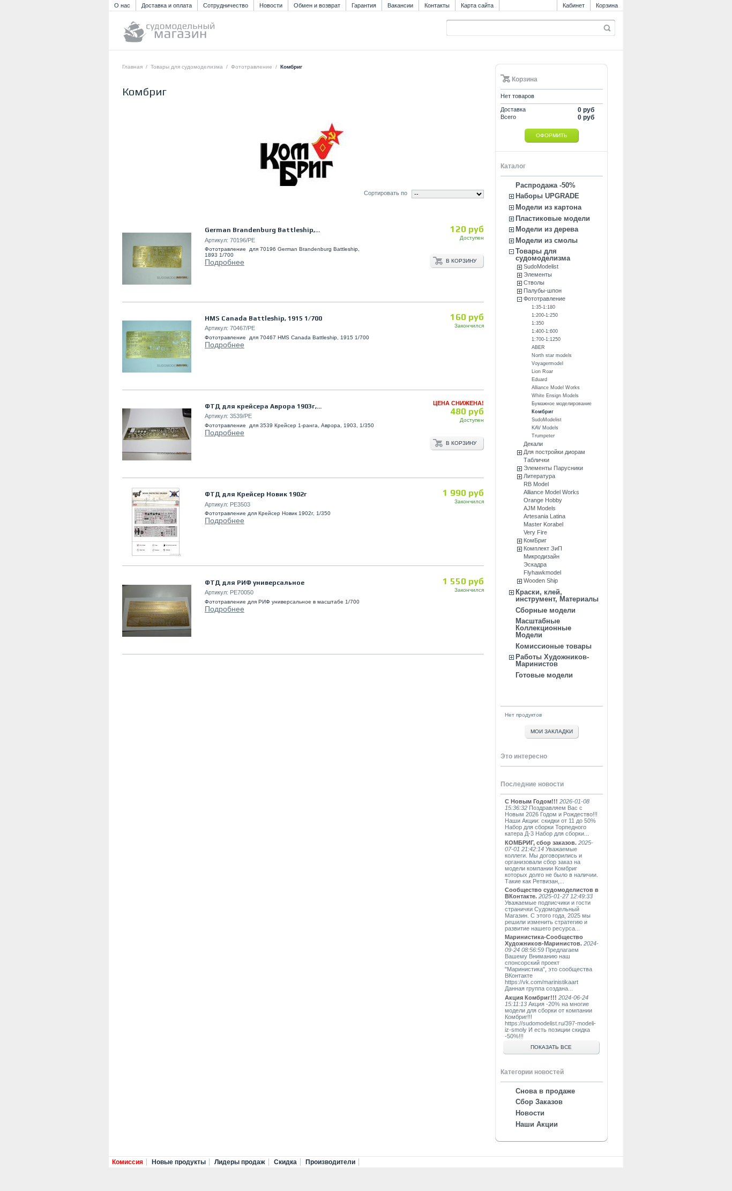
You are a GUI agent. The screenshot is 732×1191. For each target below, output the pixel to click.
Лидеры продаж (239, 1162)
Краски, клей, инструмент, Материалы (557, 595)
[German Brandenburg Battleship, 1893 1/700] (156, 258)
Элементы (538, 274)
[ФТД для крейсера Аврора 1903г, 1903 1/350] (156, 434)
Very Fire (535, 532)
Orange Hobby (543, 500)
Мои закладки (552, 731)
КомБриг (535, 540)
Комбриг (543, 411)
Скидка (285, 1162)
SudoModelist (541, 266)
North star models (552, 355)
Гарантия (364, 5)
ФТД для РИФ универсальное (254, 582)
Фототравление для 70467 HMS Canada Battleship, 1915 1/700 (287, 337)
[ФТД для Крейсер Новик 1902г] (156, 522)
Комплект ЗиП (543, 548)
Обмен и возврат (317, 5)
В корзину (461, 261)
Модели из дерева (547, 229)
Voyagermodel (547, 363)
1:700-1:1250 (546, 339)
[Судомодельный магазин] (193, 27)
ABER (538, 347)
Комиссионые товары (554, 646)
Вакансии (400, 5)
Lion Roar (542, 371)
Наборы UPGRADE (547, 196)
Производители (330, 1162)
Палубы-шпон (543, 290)
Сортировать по (385, 193)
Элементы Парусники (553, 468)
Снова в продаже (545, 1091)
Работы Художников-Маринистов (552, 660)
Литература (539, 476)
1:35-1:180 (543, 307)
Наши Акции (537, 1124)
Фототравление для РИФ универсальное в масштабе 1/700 (282, 602)
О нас (122, 5)
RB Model (536, 484)
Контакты (437, 5)
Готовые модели (544, 675)
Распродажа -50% (546, 185)
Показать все (551, 1047)
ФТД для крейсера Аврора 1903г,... (263, 406)
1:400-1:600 (545, 331)
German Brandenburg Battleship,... (262, 230)
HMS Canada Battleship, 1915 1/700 (263, 318)
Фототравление (251, 67)
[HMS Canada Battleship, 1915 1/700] (156, 346)
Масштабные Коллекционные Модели (543, 628)
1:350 (538, 323)
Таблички (536, 460)
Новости (270, 5)
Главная (132, 67)
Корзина (607, 5)
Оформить (551, 135)
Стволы (534, 282)
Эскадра (535, 564)
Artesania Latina (544, 516)
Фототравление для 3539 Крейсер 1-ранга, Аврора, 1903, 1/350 (289, 425)
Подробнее (224, 262)
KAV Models (545, 427)
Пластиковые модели (553, 218)
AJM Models (540, 508)
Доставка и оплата (166, 5)
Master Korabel (543, 524)
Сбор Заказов (539, 1102)
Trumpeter (543, 435)
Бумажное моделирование (562, 403)
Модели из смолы (547, 240)
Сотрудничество (225, 5)
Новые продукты (179, 1162)
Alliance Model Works (556, 387)
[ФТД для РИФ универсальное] (156, 610)
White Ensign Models (555, 395)
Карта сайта (477, 5)
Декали (533, 444)
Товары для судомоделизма (187, 67)
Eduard (539, 379)
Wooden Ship (541, 580)
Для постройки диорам (554, 452)
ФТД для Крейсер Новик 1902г (256, 494)
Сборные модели (546, 610)
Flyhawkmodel (542, 572)
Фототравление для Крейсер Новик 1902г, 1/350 (268, 513)
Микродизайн (541, 556)
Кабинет (574, 5)
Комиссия (127, 1162)
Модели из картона (548, 207)
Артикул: (216, 240)
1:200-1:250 (545, 315)
